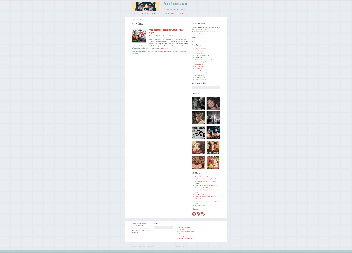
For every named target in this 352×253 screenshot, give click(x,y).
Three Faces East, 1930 (201, 194)
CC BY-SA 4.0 (140, 226)
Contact (158, 251)
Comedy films (199, 57)
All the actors (181, 251)
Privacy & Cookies (191, 251)
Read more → (165, 48)
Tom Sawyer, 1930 (200, 205)
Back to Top (179, 246)
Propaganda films (200, 71)
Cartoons (197, 53)
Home (135, 13)
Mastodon (135, 232)
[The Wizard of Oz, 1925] (199, 118)
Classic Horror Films (200, 55)
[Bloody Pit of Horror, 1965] (213, 103)
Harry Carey (171, 51)
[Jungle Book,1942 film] (213, 133)
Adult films (198, 51)
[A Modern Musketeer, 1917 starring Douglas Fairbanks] (213, 148)
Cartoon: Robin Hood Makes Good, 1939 (206, 185)
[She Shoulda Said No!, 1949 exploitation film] (199, 148)
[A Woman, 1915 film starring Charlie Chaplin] (199, 163)
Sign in (194, 41)
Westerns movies (141, 51)
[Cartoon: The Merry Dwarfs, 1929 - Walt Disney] (213, 163)
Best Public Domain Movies (169, 251)
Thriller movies (199, 77)
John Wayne (135, 53)
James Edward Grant (180, 51)
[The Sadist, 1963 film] (199, 103)
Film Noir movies (200, 66)
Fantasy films (198, 64)
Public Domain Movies (175, 3)
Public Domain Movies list (150, 13)
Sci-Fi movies (198, 75)
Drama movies (199, 62)
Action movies (199, 49)
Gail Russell (164, 51)
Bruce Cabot (157, 51)
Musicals (197, 68)
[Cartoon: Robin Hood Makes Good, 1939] (199, 133)
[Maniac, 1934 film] (213, 118)
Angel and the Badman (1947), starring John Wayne (166, 31)
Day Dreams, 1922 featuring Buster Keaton (207, 179)
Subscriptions (169, 13)
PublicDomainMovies (161, 36)
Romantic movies (199, 73)
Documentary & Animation (202, 60)
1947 (152, 51)
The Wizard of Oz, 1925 (202, 188)
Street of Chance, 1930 (201, 177)
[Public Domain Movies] (146, 10)
